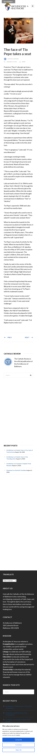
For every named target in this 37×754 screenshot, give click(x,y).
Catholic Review (13, 58)
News (23, 61)
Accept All (18, 740)
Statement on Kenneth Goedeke (16, 470)
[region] (18, 738)
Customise (18, 745)
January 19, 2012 (12, 61)
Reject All (18, 750)
